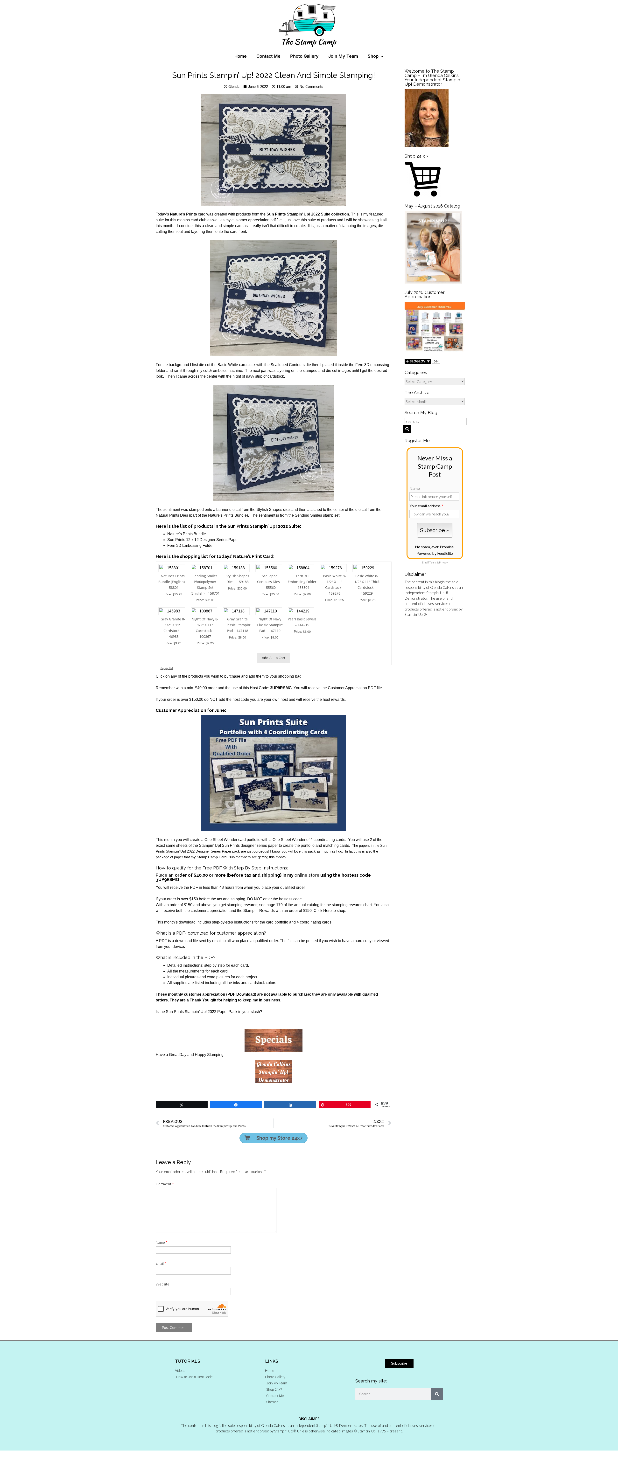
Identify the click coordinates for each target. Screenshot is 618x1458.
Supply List (167, 668)
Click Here (323, 911)
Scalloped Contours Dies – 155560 (269, 582)
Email (161, 1263)
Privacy (443, 562)
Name (161, 1242)
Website (162, 1284)
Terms (432, 562)
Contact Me (268, 56)
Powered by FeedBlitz (434, 553)
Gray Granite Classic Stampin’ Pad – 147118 (238, 625)
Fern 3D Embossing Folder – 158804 (302, 582)
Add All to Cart (273, 657)
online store (307, 875)
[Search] (437, 1394)
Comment (165, 1184)
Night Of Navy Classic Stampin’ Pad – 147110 (270, 625)
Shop (373, 56)
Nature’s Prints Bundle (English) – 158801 (172, 582)
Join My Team (343, 56)
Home (240, 56)
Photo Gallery (304, 56)
